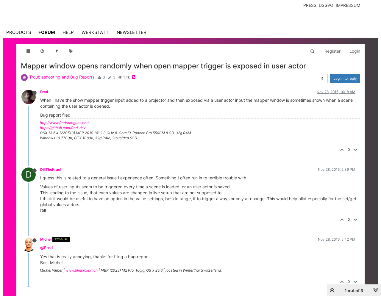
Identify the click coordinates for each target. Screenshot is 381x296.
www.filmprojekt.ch (81, 270)
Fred (44, 92)
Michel (45, 239)
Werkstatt (95, 32)
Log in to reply (345, 78)
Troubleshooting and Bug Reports (61, 76)
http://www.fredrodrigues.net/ (64, 122)
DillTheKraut (51, 169)
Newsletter (131, 32)
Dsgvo (326, 5)
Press (309, 5)
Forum (46, 32)
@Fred (46, 247)
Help (68, 32)
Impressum (348, 5)
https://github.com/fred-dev (63, 128)
